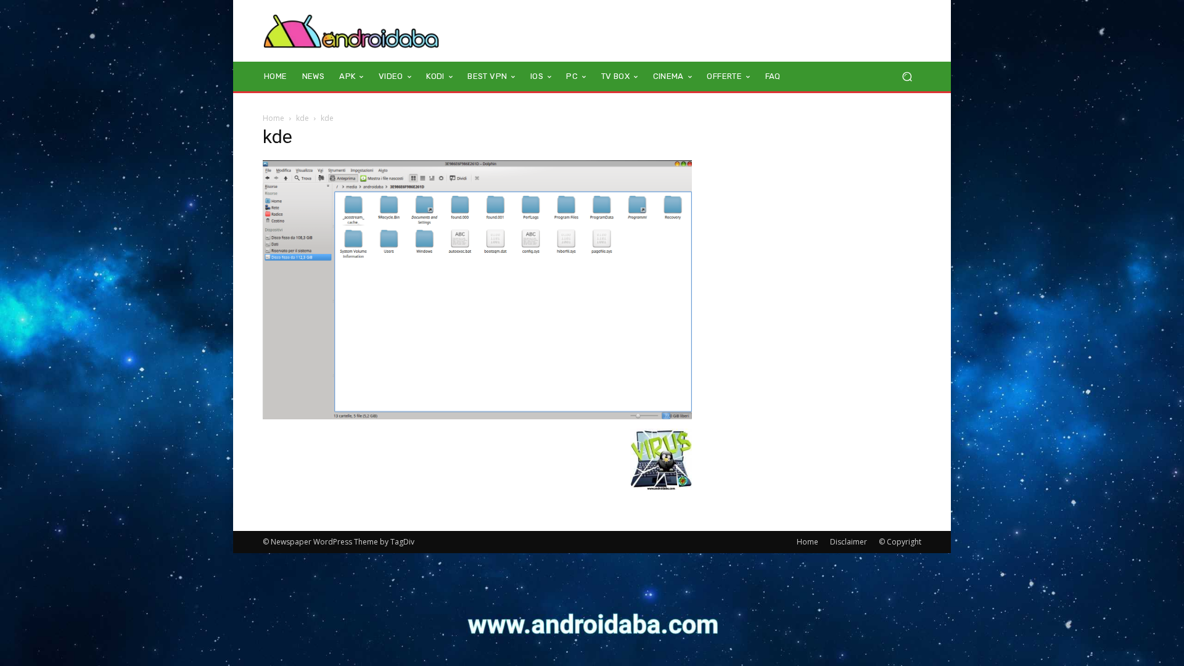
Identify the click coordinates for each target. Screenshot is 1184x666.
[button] (906, 76)
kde (302, 118)
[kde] (477, 416)
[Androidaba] (351, 30)
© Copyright (900, 541)
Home (273, 118)
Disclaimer (848, 541)
